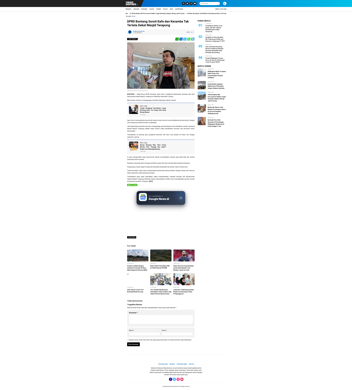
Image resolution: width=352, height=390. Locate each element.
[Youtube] (195, 3)
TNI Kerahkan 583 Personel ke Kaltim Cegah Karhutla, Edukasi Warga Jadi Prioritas (133, 13)
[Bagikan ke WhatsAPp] (189, 39)
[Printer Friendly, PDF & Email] (132, 186)
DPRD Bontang (131, 237)
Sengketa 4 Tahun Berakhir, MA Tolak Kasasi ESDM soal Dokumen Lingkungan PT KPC (215, 39)
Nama (131, 330)
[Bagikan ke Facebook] (181, 39)
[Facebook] (183, 3)
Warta (133, 16)
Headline (136, 9)
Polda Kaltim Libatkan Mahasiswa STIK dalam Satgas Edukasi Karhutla (216, 86)
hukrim (158, 9)
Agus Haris (143, 170)
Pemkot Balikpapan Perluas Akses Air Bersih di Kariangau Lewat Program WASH (215, 60)
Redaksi (172, 364)
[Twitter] (187, 3)
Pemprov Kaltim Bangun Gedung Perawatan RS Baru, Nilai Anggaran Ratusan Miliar (137, 268)
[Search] (218, 3)
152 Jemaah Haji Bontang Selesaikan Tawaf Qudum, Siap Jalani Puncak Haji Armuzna (160, 292)
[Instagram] (191, 3)
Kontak (191, 364)
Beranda (128, 9)
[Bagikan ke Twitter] (185, 39)
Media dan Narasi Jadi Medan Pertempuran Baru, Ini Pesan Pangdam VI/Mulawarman (191, 13)
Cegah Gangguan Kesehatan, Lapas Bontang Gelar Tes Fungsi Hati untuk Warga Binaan (153, 110)
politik (165, 9)
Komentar (133, 313)
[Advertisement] (161, 221)
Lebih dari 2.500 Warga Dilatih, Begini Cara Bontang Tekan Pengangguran (183, 292)
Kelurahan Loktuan (167, 96)
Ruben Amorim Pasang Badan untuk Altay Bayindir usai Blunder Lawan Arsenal (183, 268)
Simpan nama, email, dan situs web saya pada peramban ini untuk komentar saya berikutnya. (160, 340)
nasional (144, 9)
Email (164, 330)
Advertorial (179, 9)
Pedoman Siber (182, 364)
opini (171, 9)
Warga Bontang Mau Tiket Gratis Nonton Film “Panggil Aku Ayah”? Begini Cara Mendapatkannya (153, 147)
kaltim (152, 9)
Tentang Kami (163, 364)
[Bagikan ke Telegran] (193, 39)
